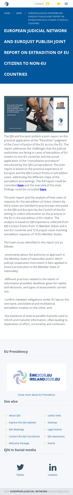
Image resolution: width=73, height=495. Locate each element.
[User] (47, 3)
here (20, 185)
